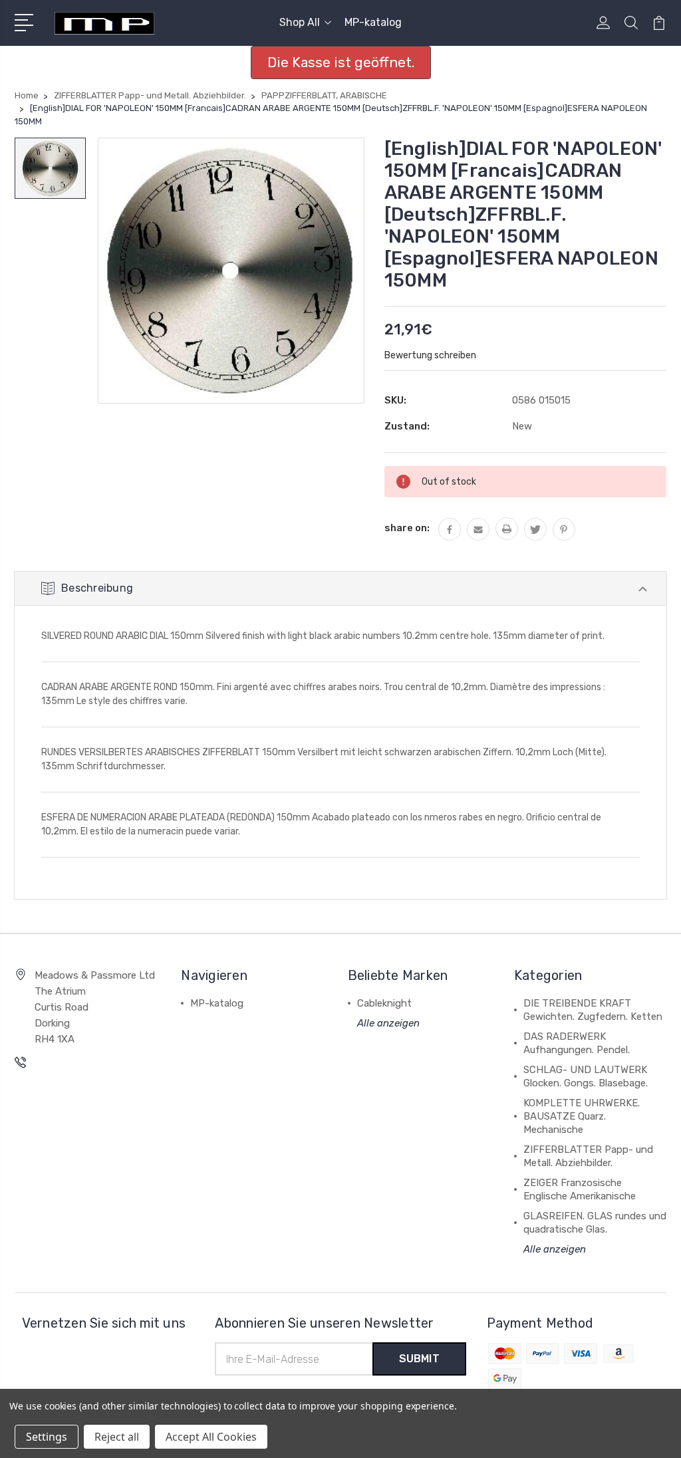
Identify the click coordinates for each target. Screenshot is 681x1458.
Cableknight (384, 1003)
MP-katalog (373, 22)
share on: (407, 528)
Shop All (299, 22)
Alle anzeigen (388, 1023)
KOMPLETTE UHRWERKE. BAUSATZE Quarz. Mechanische (581, 1116)
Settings (46, 1436)
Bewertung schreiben (430, 355)
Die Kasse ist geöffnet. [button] (340, 62)
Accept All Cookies (211, 1436)
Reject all (116, 1436)
